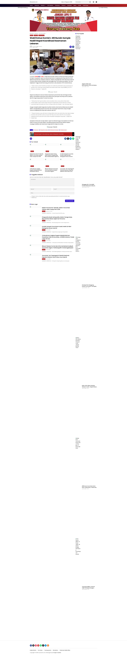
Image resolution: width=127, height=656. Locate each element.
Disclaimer (55, 650)
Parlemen (36, 35)
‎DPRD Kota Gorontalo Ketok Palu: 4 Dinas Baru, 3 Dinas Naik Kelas (89, 486)
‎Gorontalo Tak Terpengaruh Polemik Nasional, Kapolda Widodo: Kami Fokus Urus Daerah (67, 170)
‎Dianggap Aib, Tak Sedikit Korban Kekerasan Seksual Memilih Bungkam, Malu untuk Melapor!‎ (89, 185)
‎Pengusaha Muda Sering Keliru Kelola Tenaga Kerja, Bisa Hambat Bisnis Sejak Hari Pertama (52, 155)
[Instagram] (36, 645)
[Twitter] (68, 138)
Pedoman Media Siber (65, 650)
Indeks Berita (33, 650)
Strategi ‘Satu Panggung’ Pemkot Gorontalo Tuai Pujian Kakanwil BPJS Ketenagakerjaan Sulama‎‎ (89, 285)
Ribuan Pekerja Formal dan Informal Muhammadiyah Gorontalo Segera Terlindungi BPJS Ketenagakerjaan (51, 170)
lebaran (36, 130)
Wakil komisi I (64, 130)
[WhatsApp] (73, 138)
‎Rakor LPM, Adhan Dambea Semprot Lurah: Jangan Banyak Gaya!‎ (89, 386)
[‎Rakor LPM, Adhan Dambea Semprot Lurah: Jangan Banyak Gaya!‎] (78, 387)
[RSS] (48, 645)
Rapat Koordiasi (44, 130)
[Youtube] (38, 645)
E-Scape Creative (57, 652)
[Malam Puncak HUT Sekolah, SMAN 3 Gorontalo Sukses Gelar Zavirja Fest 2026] (37, 148)
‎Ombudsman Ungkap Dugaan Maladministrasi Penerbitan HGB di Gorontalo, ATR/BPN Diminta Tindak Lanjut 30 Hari (36, 170)
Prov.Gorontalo (41, 35)
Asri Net (34, 46)
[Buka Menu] (96, 2)
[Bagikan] (73, 47)
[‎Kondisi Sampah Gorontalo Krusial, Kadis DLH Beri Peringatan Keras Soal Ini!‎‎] (67, 148)
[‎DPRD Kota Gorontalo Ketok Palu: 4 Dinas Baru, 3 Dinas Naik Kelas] (78, 487)
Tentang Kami (47, 650)
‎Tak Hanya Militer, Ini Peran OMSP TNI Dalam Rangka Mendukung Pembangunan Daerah (88, 587)
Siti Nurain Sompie (54, 130)
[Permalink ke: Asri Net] (31, 47)
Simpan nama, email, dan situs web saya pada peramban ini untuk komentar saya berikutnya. (51, 197)
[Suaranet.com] (34, 2)
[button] (90, 2)
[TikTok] (43, 645)
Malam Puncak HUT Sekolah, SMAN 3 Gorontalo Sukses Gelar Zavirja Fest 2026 (36, 155)
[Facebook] (65, 138)
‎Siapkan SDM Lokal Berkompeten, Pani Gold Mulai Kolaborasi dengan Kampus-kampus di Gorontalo (89, 84)
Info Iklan (40, 650)
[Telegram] (70, 138)
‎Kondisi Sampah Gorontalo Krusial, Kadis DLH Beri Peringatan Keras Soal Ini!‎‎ (66, 155)
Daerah (31, 35)
